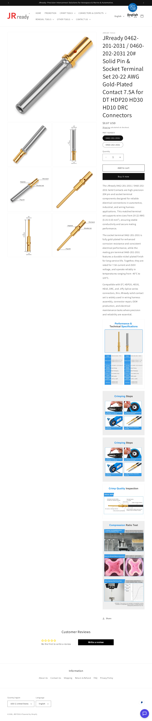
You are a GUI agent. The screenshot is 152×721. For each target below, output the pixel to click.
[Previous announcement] (8, 3)
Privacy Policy (106, 678)
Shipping (106, 127)
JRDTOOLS (18, 714)
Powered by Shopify (29, 714)
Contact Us (55, 678)
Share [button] (108, 618)
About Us (43, 678)
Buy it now (123, 176)
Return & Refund (83, 678)
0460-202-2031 (113, 144)
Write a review (96, 642)
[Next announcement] (143, 3)
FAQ (95, 678)
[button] (67, 13)
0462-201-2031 (113, 138)
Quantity (106, 151)
